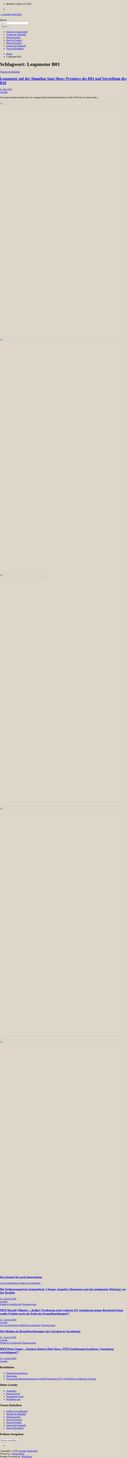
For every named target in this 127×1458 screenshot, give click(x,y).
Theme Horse (17, 1453)
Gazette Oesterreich (28, 1451)
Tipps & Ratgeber (15, 48)
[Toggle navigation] (1, 18)
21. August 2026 (8, 1319)
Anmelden (11, 1391)
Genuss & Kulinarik (16, 45)
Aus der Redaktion (9, 1283)
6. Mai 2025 (6, 89)
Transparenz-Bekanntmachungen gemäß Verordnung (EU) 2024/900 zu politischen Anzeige (51, 1378)
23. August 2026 (8, 1298)
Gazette (3, 92)
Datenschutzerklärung (17, 1373)
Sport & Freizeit (14, 40)
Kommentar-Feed (14, 1396)
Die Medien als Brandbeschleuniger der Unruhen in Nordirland (40, 1331)
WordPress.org (13, 1399)
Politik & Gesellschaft (17, 31)
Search (3, 20)
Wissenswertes (13, 37)
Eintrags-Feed (13, 1393)
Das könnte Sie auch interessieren (21, 1277)
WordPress (26, 1456)
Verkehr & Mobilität (16, 34)
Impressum (11, 1376)
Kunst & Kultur (14, 43)
